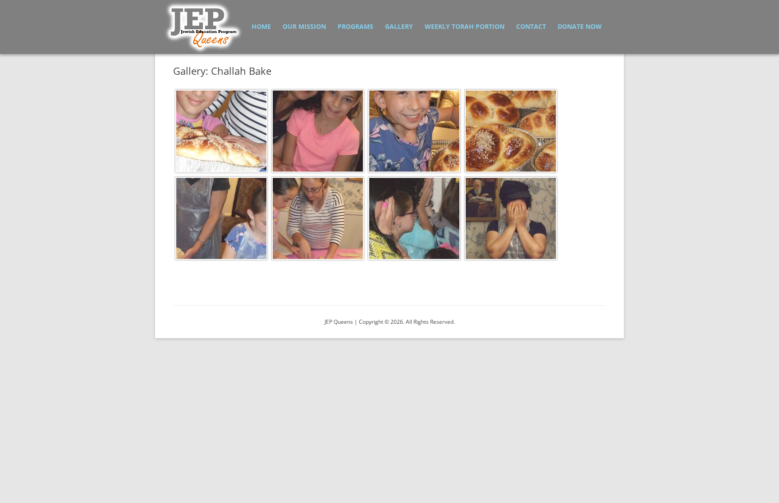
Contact (531, 26)
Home (261, 26)
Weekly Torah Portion (464, 26)
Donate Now (580, 26)
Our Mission (304, 26)
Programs (355, 26)
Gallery (399, 26)
